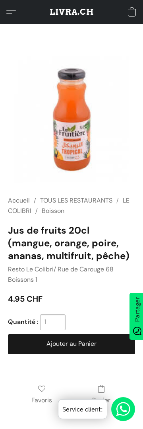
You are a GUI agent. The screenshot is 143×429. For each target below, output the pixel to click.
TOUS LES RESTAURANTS (76, 200)
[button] (72, 12)
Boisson (53, 211)
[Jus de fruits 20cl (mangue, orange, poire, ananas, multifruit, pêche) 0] (71, 119)
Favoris (41, 400)
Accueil (19, 200)
